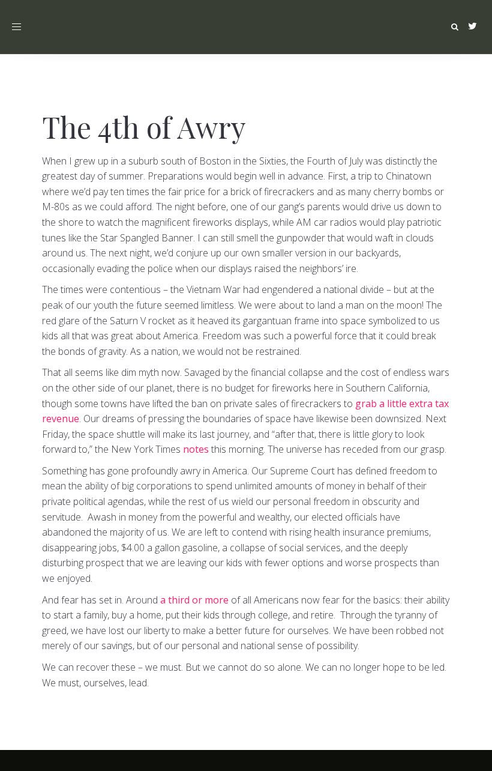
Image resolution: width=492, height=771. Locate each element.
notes (196, 449)
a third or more (194, 599)
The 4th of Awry (144, 126)
